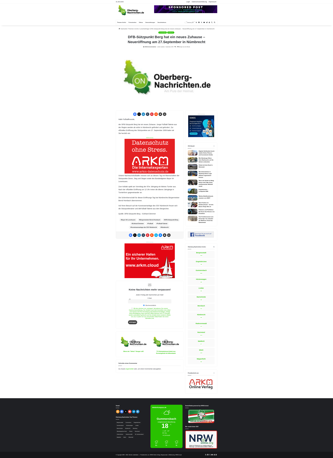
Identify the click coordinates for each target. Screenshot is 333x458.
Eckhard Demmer (138, 223)
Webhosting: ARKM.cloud (175, 454)
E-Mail (150, 298)
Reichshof (137, 431)
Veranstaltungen (150, 22)
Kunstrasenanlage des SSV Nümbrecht (144, 227)
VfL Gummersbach (139, 434)
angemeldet (129, 369)
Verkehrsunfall (129, 434)
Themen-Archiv (121, 22)
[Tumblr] (147, 114)
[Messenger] (160, 235)
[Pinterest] (152, 114)
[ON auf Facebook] (201, 237)
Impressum (212, 2)
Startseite (123, 29)
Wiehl (124, 437)
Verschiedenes (161, 22)
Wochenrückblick (150, 305)
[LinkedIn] (143, 114)
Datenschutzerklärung (199, 2)
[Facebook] (135, 114)
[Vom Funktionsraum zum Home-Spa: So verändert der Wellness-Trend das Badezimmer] (192, 218)
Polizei (130, 431)
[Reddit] (156, 114)
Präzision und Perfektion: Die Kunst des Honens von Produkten (207, 211)
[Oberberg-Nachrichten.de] (131, 10)
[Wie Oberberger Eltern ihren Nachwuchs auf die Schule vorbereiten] (192, 160)
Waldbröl (119, 437)
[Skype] (156, 235)
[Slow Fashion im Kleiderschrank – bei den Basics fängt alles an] (192, 204)
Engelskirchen (137, 422)
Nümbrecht (170, 32)
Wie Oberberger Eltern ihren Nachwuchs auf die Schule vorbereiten (206, 160)
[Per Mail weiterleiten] (160, 114)
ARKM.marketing (149, 137)
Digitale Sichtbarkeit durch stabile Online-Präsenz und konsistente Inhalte (206, 153)
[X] (139, 114)
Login (188, 2)
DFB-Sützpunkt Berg (171, 220)
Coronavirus (128, 422)
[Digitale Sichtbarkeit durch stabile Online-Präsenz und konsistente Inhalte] (192, 153)
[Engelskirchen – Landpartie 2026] (192, 191)
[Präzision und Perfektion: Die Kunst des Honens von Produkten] (192, 211)
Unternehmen (120, 434)
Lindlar (137, 425)
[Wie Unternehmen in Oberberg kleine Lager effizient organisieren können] (192, 173)
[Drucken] (164, 114)
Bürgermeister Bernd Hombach (150, 220)
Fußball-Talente (162, 223)
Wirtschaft (131, 437)
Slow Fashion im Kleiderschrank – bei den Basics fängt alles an (206, 204)
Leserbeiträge (144, 29)
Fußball (150, 223)
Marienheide (120, 428)
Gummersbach (120, 425)
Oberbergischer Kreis (122, 431)
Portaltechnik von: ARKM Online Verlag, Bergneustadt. (154, 454)
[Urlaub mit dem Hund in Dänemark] (192, 166)
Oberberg (135, 428)
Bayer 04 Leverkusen (128, 220)
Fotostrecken (132, 22)
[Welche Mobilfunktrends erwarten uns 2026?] (192, 198)
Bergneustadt (120, 422)
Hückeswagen (129, 425)
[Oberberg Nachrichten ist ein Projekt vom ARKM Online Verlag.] (201, 390)
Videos (141, 22)
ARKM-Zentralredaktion (150, 46)
